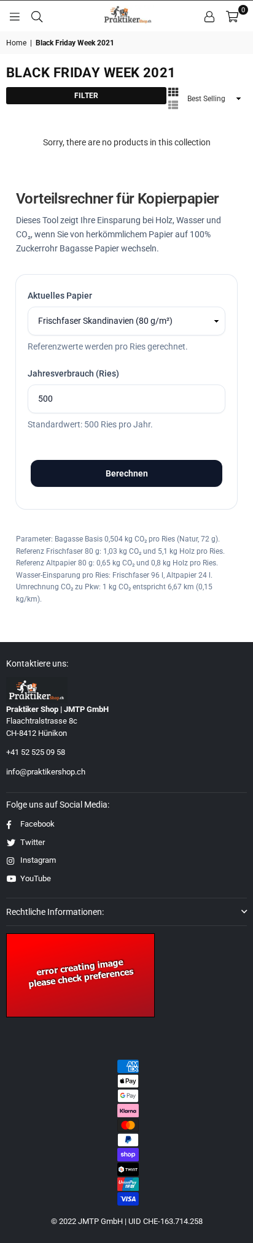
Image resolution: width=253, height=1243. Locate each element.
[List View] (173, 104)
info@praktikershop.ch (45, 771)
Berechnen (127, 473)
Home (16, 43)
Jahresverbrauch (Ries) (73, 373)
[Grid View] (173, 91)
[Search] (37, 16)
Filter (86, 95)
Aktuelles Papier (60, 295)
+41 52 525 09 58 (35, 752)
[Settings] (209, 16)
